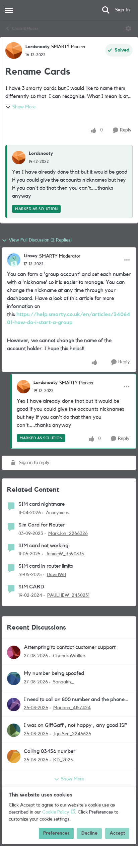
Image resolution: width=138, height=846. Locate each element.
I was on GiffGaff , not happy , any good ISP (75, 725)
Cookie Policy (55, 812)
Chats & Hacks (25, 28)
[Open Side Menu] (9, 10)
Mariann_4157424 (72, 708)
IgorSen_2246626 (72, 734)
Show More (24, 107)
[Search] (106, 10)
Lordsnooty (37, 46)
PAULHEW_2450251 (68, 595)
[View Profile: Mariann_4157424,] (13, 704)
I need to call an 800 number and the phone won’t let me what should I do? (74, 700)
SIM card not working (43, 545)
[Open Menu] (128, 28)
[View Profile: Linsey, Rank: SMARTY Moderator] (13, 260)
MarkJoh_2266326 (68, 533)
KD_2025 (63, 760)
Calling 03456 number (49, 751)
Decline (89, 833)
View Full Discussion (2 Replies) (40, 240)
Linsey (31, 256)
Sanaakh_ (63, 682)
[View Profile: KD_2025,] (13, 756)
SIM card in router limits (45, 566)
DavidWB (56, 574)
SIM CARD (31, 586)
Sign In (122, 10)
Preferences (56, 833)
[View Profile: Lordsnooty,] (18, 157)
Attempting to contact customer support (70, 647)
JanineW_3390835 (65, 554)
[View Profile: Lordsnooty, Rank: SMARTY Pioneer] (13, 50)
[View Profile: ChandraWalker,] (13, 652)
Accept (117, 833)
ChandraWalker (69, 656)
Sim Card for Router (41, 525)
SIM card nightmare (41, 504)
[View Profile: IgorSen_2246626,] (13, 730)
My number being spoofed (54, 673)
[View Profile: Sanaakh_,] (13, 678)
